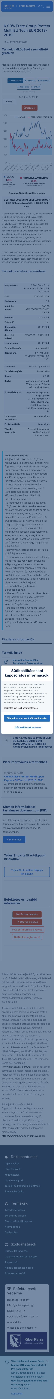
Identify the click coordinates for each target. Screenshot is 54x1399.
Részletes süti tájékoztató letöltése (21, 708)
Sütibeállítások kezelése (28, 727)
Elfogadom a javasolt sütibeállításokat (27, 718)
